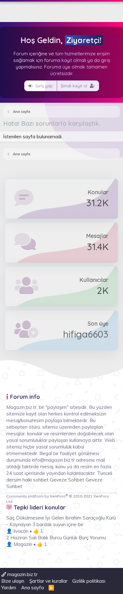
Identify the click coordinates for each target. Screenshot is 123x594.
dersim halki (19, 480)
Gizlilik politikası (88, 581)
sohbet (41, 480)
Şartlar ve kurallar (48, 581)
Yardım (8, 588)
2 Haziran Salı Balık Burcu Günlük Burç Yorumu (56, 538)
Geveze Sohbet (67, 480)
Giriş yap (43, 85)
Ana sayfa (32, 588)
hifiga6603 (85, 334)
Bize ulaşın (12, 581)
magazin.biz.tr (22, 574)
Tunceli (104, 473)
